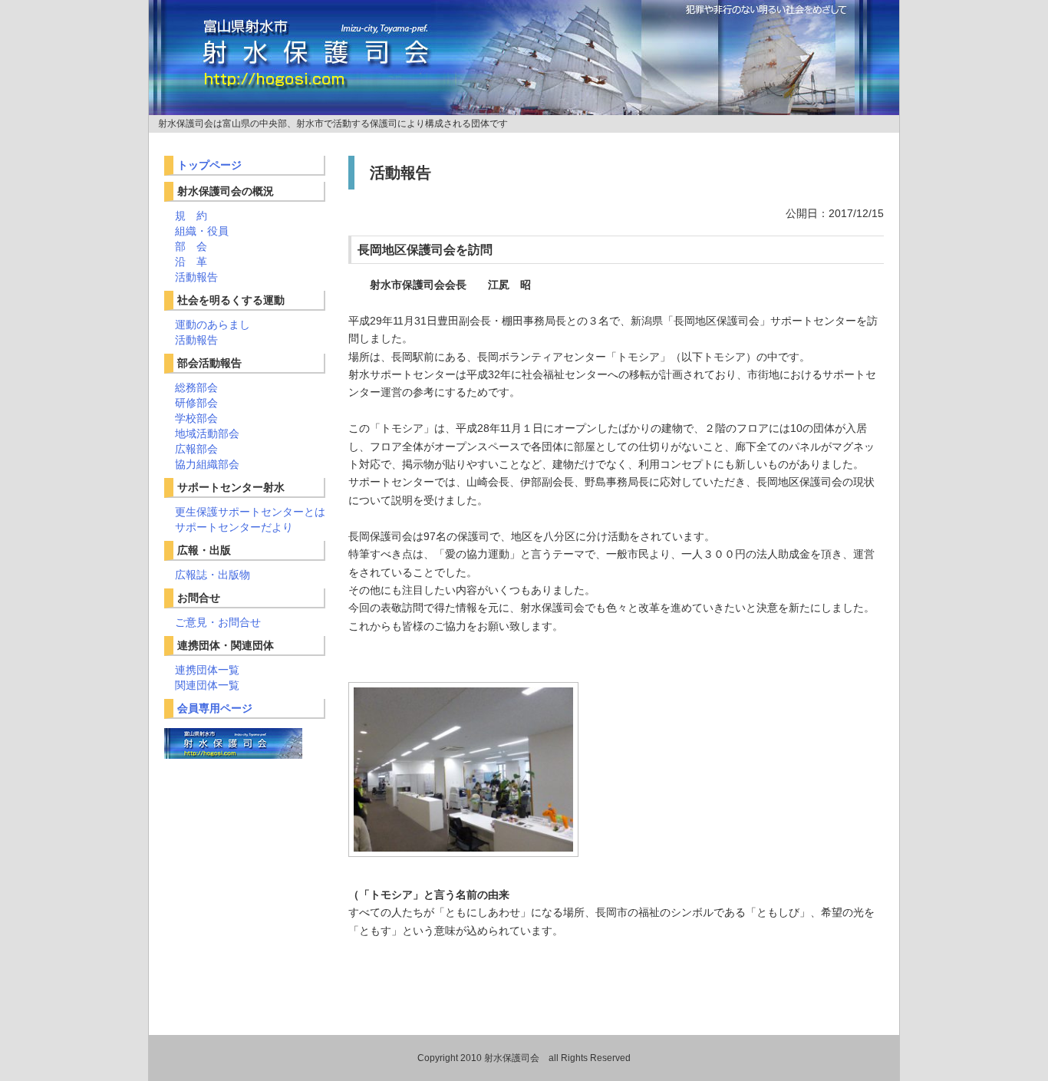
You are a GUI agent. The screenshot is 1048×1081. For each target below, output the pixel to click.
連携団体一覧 (207, 670)
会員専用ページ (214, 708)
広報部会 (196, 449)
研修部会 (196, 403)
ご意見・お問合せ (218, 622)
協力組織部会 (207, 464)
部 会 (191, 246)
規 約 (191, 215)
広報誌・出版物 (212, 575)
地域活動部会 (207, 433)
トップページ (209, 165)
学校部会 (196, 418)
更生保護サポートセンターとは (250, 512)
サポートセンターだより (234, 527)
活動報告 (196, 277)
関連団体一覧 (207, 685)
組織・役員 (202, 231)
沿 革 (191, 261)
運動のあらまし (212, 324)
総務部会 (196, 387)
